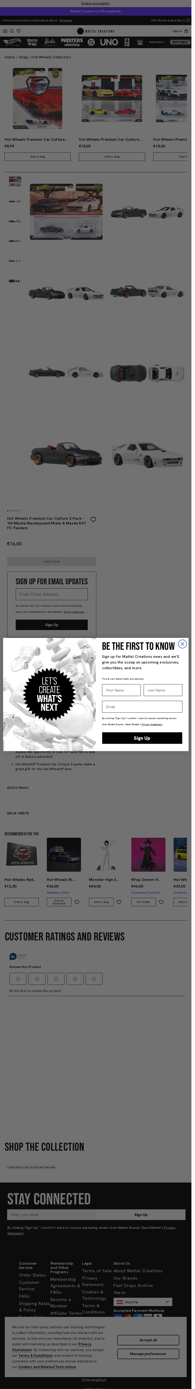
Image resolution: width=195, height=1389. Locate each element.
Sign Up (142, 738)
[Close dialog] (182, 644)
